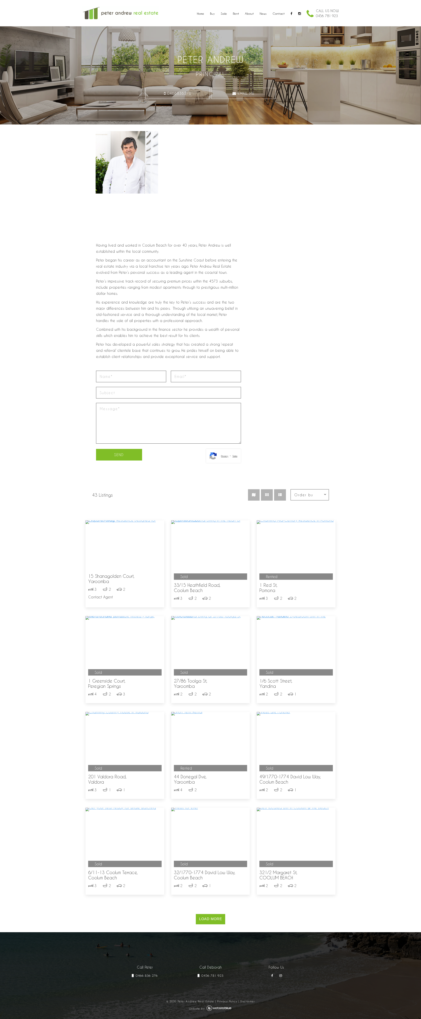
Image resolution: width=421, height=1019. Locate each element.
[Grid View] (267, 495)
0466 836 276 (146, 975)
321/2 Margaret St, (278, 875)
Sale (224, 13)
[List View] (280, 495)
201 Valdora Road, (107, 779)
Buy (212, 13)
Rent (236, 13)
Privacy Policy (227, 1001)
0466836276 (178, 93)
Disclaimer (247, 1001)
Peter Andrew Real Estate (196, 1001)
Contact (279, 13)
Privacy (224, 456)
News (263, 13)
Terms (234, 456)
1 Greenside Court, (106, 683)
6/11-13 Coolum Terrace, (113, 875)
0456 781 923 (211, 975)
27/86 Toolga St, (190, 683)
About (249, 13)
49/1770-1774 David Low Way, (290, 779)
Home (200, 13)
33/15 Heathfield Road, (197, 587)
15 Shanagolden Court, (111, 578)
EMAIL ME (245, 93)
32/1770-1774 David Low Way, (204, 875)
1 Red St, (268, 587)
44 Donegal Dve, (190, 779)
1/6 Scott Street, (275, 683)
